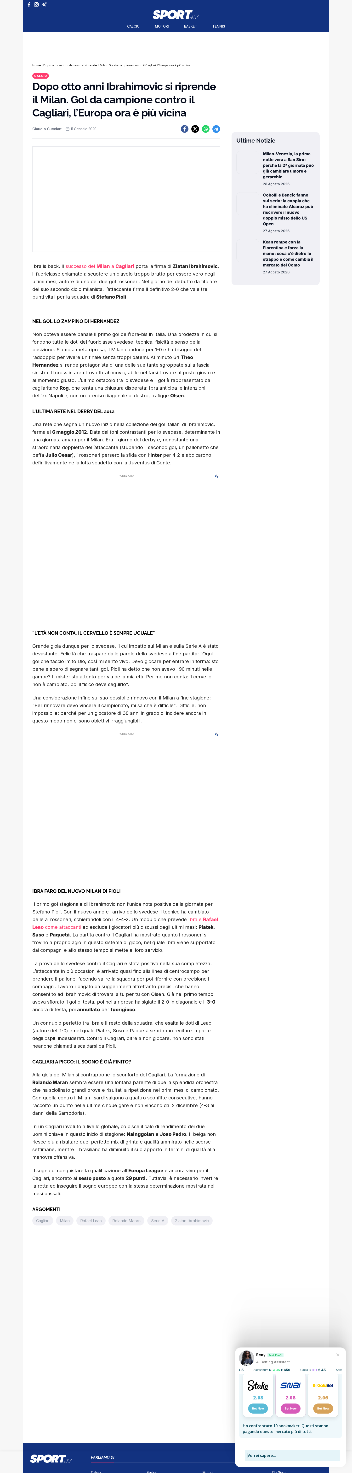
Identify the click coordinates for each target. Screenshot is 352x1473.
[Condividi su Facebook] (184, 129)
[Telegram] (45, 4)
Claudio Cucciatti (47, 129)
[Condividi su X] (195, 129)
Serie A (158, 1220)
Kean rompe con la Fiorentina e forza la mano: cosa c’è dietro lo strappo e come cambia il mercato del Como (288, 253)
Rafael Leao (91, 1220)
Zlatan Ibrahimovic (192, 1220)
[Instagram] (37, 4)
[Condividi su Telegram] (216, 129)
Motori (162, 26)
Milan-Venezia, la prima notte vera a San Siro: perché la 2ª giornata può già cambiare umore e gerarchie (288, 165)
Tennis (218, 26)
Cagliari (42, 1220)
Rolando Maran (126, 1220)
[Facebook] (30, 4)
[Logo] (176, 14)
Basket (190, 26)
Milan (65, 1220)
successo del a (100, 266)
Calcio (133, 26)
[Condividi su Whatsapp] (206, 129)
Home (36, 65)
